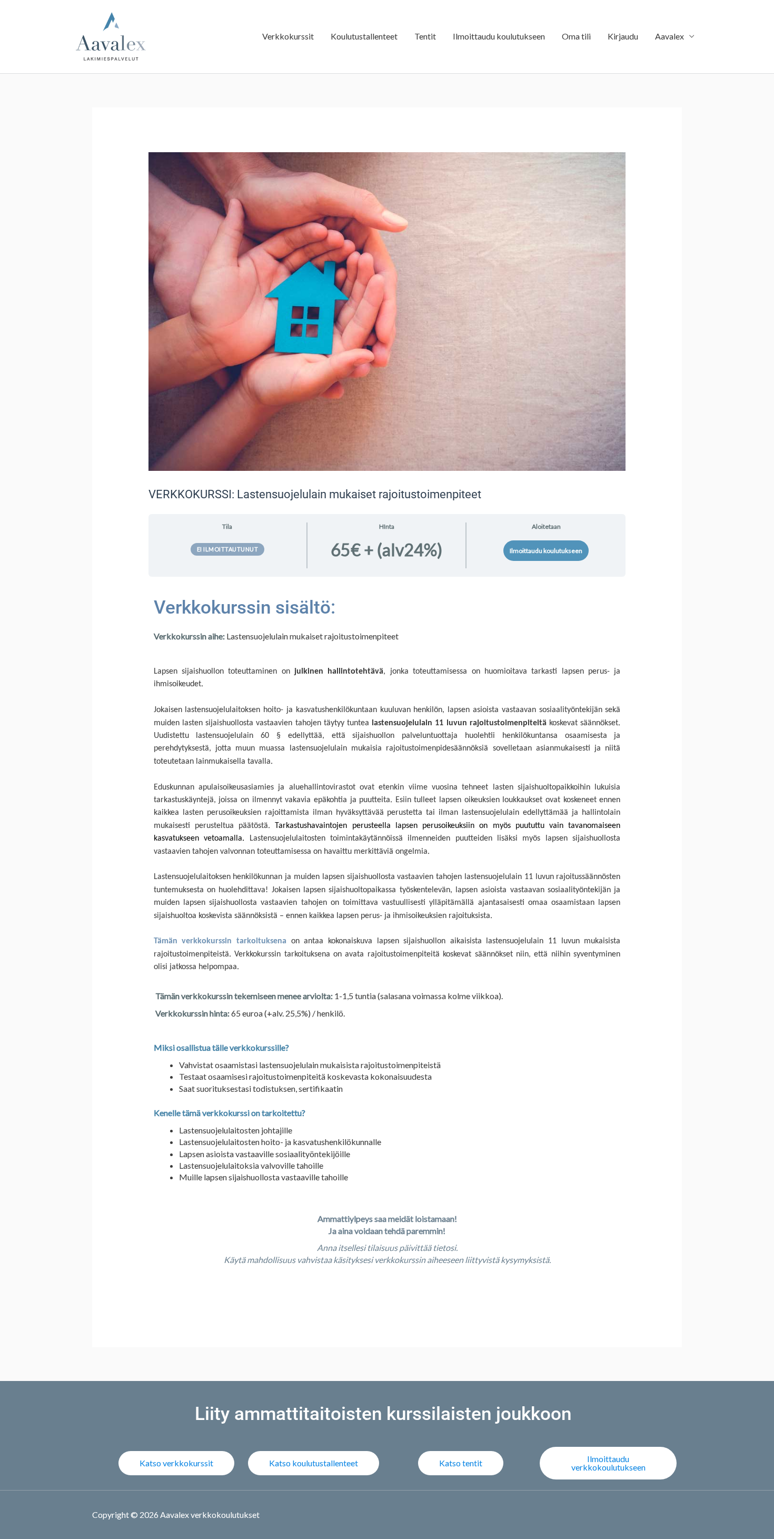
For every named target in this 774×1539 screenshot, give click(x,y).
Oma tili (576, 36)
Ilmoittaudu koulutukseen (499, 36)
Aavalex (669, 36)
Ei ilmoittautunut (228, 549)
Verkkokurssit (288, 36)
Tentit (425, 36)
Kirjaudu (623, 36)
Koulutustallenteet (364, 36)
